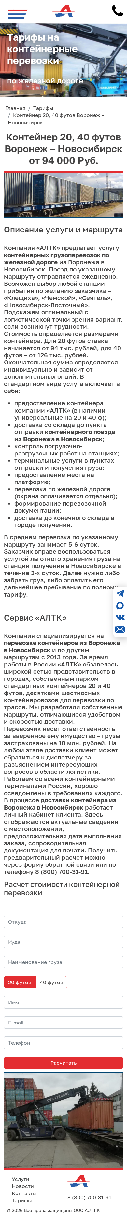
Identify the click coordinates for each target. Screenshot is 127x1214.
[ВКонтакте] (120, 617)
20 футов (19, 982)
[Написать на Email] (120, 629)
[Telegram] (120, 593)
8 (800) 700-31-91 (89, 1197)
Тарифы (22, 1200)
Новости (23, 1186)
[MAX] (120, 605)
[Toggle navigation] (18, 14)
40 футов (51, 982)
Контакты (24, 1193)
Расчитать (63, 1063)
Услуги (20, 1179)
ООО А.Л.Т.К (87, 1210)
